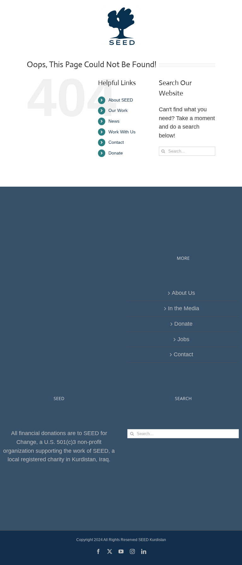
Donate (115, 152)
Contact (116, 142)
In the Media (183, 308)
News (113, 121)
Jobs (183, 339)
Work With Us (121, 131)
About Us (183, 293)
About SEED (120, 99)
